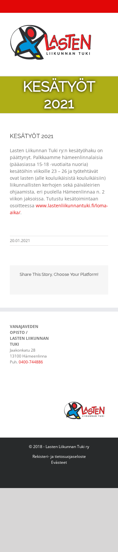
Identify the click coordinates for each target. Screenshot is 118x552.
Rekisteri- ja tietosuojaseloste (59, 456)
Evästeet (59, 462)
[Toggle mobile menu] (105, 65)
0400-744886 (31, 362)
